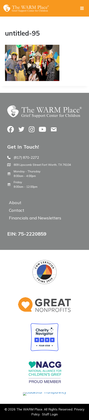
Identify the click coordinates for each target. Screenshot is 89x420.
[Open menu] (82, 8)
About (15, 202)
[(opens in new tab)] (44, 392)
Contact (16, 210)
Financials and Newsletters (35, 217)
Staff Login (50, 414)
